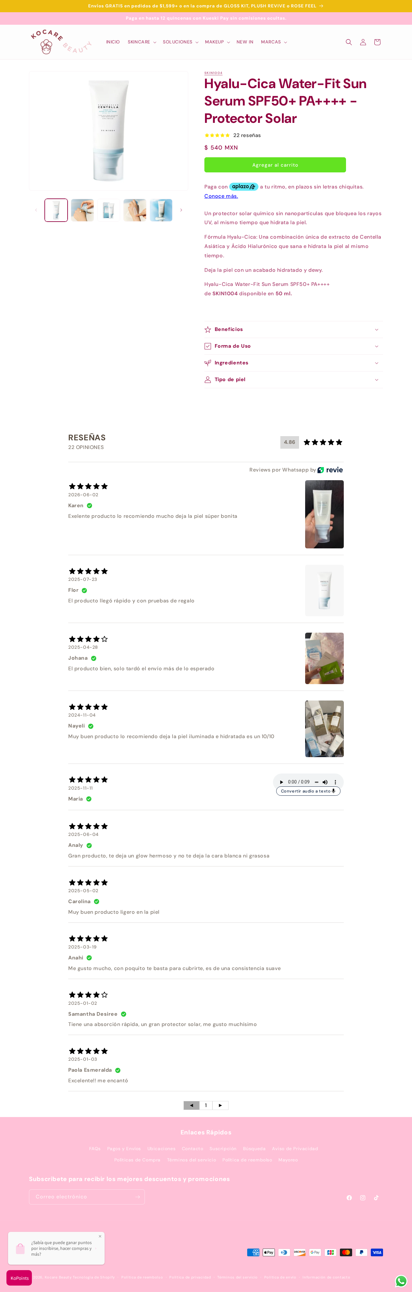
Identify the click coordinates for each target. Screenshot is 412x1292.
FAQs (95, 1148)
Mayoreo (288, 1160)
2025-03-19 (82, 947)
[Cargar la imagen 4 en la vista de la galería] (134, 210)
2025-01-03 (82, 1059)
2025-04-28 (83, 647)
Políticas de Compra (137, 1160)
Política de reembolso (247, 1160)
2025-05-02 (83, 890)
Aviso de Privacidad (295, 1148)
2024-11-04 (82, 715)
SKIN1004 (213, 73)
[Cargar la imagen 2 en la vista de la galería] (82, 210)
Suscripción (223, 1148)
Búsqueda (254, 1148)
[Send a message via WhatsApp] (401, 1281)
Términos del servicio (191, 1160)
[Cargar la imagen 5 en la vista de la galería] (161, 210)
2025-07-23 (82, 579)
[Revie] (330, 470)
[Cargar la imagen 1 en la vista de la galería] (56, 210)
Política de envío (280, 1277)
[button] (141, 42)
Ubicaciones (161, 1148)
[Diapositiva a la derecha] (181, 210)
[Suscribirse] (137, 1197)
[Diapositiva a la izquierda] (36, 210)
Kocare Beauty (58, 1277)
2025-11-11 (80, 788)
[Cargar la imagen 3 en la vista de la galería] (108, 210)
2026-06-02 (83, 495)
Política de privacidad (190, 1277)
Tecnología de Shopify (94, 1277)
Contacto (192, 1148)
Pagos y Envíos (124, 1148)
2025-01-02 (82, 1003)
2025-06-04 (83, 834)
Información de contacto (326, 1277)
